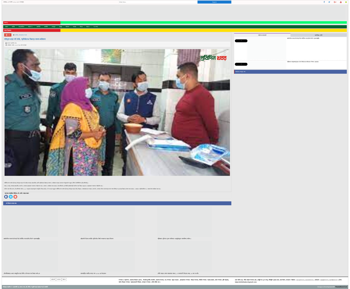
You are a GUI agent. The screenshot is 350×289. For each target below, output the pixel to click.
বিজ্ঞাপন (64, 279)
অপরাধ (74, 26)
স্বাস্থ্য (60, 26)
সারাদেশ (30, 26)
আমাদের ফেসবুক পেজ (240, 71)
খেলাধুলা (53, 26)
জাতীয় (13, 26)
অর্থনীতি (46, 26)
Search (214, 2)
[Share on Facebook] (6, 197)
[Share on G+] (15, 197)
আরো (87, 26)
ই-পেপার (96, 26)
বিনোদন (67, 26)
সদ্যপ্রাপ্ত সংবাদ (23, 35)
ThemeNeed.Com (341, 287)
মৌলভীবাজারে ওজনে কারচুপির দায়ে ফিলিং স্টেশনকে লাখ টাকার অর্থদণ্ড (22, 273)
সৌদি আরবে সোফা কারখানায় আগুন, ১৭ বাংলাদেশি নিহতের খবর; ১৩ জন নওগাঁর (178, 273)
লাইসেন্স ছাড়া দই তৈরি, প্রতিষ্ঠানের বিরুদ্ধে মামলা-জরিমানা (25, 39)
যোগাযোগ (59, 279)
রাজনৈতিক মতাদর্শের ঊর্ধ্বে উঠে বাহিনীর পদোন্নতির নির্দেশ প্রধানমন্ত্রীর (22, 239)
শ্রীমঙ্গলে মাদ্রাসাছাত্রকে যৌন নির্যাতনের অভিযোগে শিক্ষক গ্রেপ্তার (302, 62)
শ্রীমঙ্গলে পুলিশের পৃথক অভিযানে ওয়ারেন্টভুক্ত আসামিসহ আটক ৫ (174, 239)
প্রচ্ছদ (6, 26)
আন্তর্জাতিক (21, 26)
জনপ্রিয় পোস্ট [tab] (318, 35)
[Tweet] (11, 197)
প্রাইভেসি (53, 279)
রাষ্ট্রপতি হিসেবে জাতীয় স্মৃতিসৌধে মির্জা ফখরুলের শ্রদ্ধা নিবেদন (97, 239)
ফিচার (81, 26)
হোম (9, 35)
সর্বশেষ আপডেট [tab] (262, 35)
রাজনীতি (38, 26)
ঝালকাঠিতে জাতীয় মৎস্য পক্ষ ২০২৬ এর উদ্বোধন (93, 273)
